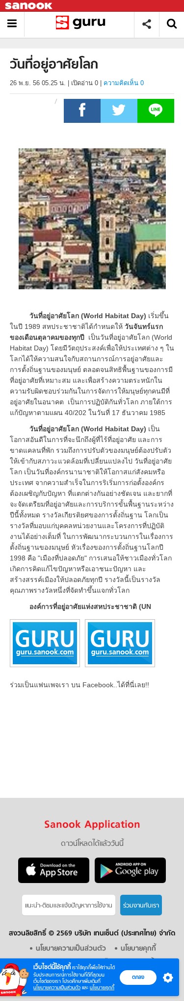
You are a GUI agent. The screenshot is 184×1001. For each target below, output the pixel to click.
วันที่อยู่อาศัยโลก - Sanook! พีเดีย (82, 24)
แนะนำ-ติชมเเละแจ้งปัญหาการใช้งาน (68, 906)
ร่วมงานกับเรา (141, 906)
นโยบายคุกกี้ (102, 987)
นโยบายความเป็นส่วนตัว (56, 987)
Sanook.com (29, 6)
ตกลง (138, 977)
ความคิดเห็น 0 (124, 83)
